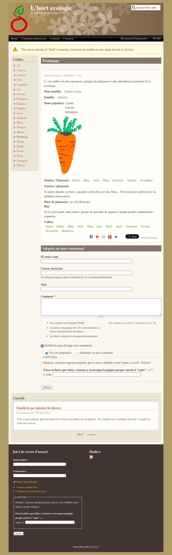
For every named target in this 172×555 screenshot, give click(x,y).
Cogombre (22, 84)
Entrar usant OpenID (27, 481)
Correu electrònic (52, 268)
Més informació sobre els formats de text (130, 323)
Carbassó (21, 75)
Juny (99, 226)
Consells (55, 38)
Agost (119, 226)
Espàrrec (21, 108)
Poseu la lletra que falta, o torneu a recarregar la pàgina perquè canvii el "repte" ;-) (98, 370)
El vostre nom (49, 256)
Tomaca (21, 165)
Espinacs (21, 103)
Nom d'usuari (21, 460)
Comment (48, 296)
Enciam (21, 94)
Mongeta (21, 127)
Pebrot (20, 146)
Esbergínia (22, 99)
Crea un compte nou (27, 487)
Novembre (146, 180)
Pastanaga (22, 137)
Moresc (21, 132)
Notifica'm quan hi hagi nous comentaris (68, 345)
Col (19, 89)
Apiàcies (62, 97)
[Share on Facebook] (91, 237)
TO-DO (157, 38)
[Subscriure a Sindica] (91, 457)
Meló (19, 122)
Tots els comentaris (60, 353)
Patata (20, 141)
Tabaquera (22, 160)
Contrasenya (20, 471)
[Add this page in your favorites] (97, 237)
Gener (49, 226)
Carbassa (21, 70)
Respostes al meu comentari (96, 353)
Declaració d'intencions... (135, 38)
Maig (106, 180)
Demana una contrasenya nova (32, 491)
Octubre (132, 180)
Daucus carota (73, 91)
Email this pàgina (150, 237)
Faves (20, 113)
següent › (92, 434)
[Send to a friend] (103, 237)
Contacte (68, 38)
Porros (20, 151)
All (18, 65)
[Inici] (19, 32)
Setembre (118, 180)
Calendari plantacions (33, 38)
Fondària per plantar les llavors (39, 407)
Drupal (95, 547)
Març (86, 180)
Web (44, 284)
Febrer (76, 180)
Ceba (19, 80)
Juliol (109, 226)
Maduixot (22, 118)
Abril (96, 180)
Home (14, 38)
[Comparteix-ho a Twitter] (116, 237)
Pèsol (20, 156)
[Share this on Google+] (109, 237)
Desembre (67, 231)
